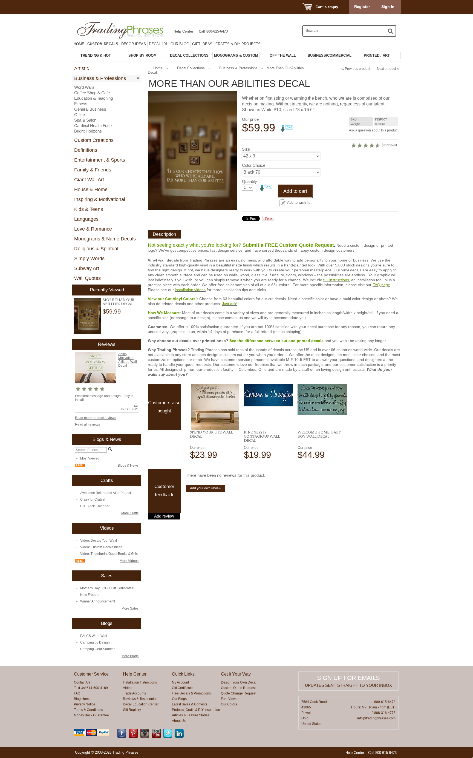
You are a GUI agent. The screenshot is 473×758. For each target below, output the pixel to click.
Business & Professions (100, 78)
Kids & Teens (88, 209)
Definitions (85, 150)
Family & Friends (92, 170)
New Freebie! (90, 595)
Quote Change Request (238, 693)
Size (246, 149)
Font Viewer (230, 699)
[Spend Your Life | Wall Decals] (215, 407)
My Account (180, 682)
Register (362, 6)
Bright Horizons (88, 131)
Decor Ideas (133, 44)
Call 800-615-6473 (213, 31)
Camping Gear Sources (97, 649)
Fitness (80, 103)
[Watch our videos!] (156, 737)
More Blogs (130, 656)
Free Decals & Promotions (191, 693)
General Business (90, 109)
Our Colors (229, 704)
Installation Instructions (140, 682)
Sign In (387, 6)
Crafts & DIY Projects (238, 44)
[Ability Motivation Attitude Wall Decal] (95, 382)
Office (79, 114)
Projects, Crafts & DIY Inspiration (196, 710)
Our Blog (180, 44)
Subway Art (86, 268)
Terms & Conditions (88, 710)
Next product (388, 69)
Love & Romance (93, 229)
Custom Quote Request (238, 688)
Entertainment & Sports (99, 160)
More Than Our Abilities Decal (118, 301)
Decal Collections (191, 68)
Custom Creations (94, 140)
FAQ (77, 693)
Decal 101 (158, 44)
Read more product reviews (95, 418)
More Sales (130, 608)
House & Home (91, 189)
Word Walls (84, 87)
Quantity (249, 181)
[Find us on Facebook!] (121, 737)
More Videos (129, 561)
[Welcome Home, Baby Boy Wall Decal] (322, 399)
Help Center (183, 31)
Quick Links (183, 674)
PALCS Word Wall (93, 636)
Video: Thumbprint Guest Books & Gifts (109, 554)
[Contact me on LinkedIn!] (179, 737)
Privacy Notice (84, 704)
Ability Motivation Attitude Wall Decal (127, 359)
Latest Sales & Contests (189, 704)
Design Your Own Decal (238, 682)
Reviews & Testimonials (140, 699)
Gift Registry (132, 710)
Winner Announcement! (97, 601)
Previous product (355, 69)
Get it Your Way (236, 674)
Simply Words (89, 258)
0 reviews (389, 145)
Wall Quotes (87, 278)
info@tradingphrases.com (376, 718)
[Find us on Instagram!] (144, 737)
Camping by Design (95, 642)
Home (79, 44)
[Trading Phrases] (124, 30)
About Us (179, 721)
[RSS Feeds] (80, 466)
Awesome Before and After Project (105, 493)
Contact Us (82, 682)
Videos (128, 688)
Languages (86, 219)
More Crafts (130, 513)
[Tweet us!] (167, 737)
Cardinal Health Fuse (93, 125)
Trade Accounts (134, 693)
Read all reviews (87, 424)
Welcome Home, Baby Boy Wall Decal (319, 434)
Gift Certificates (183, 688)
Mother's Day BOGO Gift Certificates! (107, 588)
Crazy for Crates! (92, 499)
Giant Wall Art (89, 179)
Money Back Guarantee (91, 715)
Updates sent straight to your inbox (348, 685)
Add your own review (205, 488)
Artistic (81, 68)
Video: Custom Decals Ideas (101, 547)
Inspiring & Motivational (99, 199)
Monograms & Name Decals (105, 239)
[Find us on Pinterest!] (133, 737)
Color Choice (253, 165)
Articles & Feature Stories (190, 715)
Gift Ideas (202, 44)
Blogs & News (128, 465)
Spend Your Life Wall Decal (211, 434)
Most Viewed (89, 458)
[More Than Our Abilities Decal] (87, 316)
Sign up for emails (348, 677)
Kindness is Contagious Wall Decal (262, 436)
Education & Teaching (93, 98)
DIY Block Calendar (94, 506)
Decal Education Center (140, 704)
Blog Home (82, 699)
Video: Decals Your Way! (98, 540)
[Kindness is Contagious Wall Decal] (268, 395)
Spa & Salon (85, 120)
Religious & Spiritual (96, 248)
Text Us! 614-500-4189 (91, 688)
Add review (164, 516)
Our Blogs (179, 699)
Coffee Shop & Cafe (92, 92)
